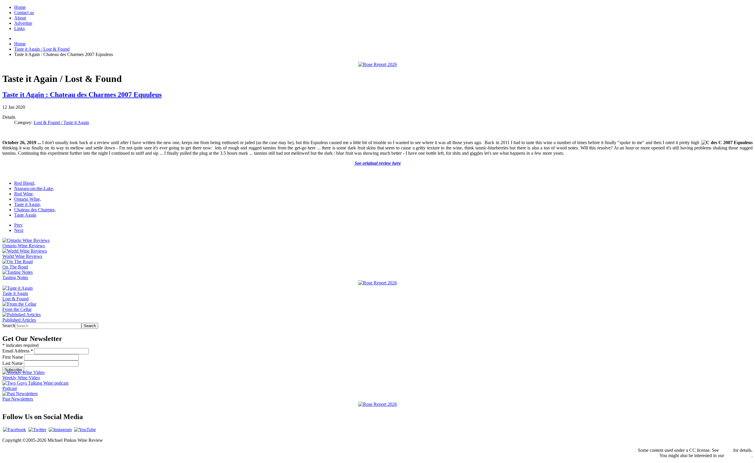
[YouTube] (84, 429)
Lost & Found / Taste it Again (61, 122)
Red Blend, (24, 183)
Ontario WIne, (27, 199)
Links (19, 28)
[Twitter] (37, 429)
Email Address (17, 350)
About (20, 17)
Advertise (23, 23)
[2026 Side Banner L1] (377, 282)
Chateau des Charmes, (35, 209)
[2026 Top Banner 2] (377, 64)
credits (726, 450)
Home (20, 7)
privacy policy (738, 455)
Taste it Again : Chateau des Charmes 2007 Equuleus (82, 94)
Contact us (24, 12)
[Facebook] (14, 429)
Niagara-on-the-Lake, (34, 188)
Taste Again (25, 215)
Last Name (13, 363)
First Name (13, 357)
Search (8, 325)
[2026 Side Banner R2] (377, 404)
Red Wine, (24, 193)
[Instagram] (60, 429)
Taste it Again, (27, 204)
